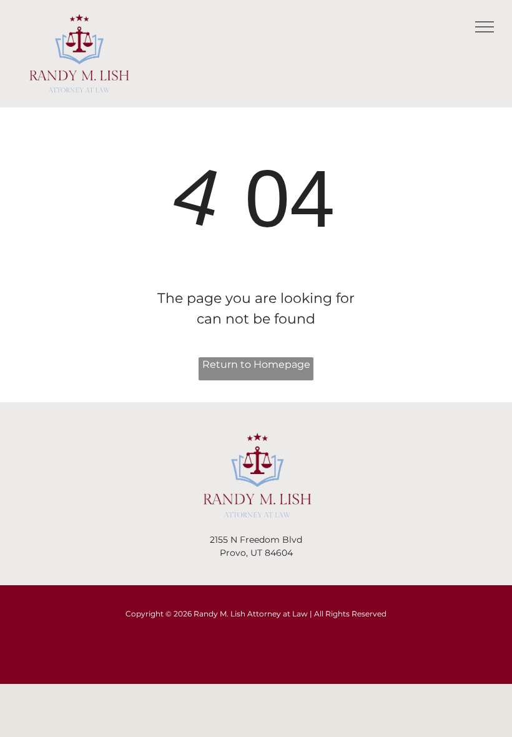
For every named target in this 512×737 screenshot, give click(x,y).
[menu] (484, 27)
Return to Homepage (256, 364)
